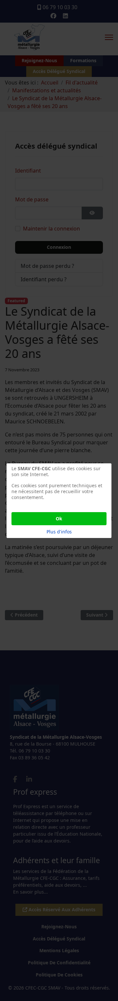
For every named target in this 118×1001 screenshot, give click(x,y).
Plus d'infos (59, 531)
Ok (59, 518)
